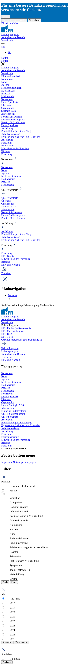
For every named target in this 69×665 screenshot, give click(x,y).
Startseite (12, 295)
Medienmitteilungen (11, 87)
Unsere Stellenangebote (13, 119)
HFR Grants (7, 145)
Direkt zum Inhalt (10, 23)
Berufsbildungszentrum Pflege (16, 131)
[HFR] (7, 31)
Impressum (7, 462)
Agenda (5, 84)
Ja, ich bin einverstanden (14, 20)
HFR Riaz (6, 333)
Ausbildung (7, 128)
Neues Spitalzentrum (11, 116)
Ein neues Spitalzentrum (13, 411)
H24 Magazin (8, 90)
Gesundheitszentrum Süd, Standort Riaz (21, 339)
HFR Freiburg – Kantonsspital (16, 328)
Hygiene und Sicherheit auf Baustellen (20, 137)
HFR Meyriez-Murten (12, 331)
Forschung (6, 142)
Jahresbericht (7, 113)
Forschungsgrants (10, 437)
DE (3, 47)
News (4, 82)
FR (9, 52)
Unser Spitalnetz (9, 102)
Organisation (7, 108)
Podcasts (5, 93)
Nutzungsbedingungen (24, 462)
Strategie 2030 (8, 110)
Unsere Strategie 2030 (12, 405)
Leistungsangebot (10, 34)
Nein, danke (34, 20)
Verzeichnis (7, 40)
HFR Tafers (7, 336)
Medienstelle (7, 96)
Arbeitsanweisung (10, 134)
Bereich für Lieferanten (13, 122)
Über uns (6, 105)
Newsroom (7, 79)
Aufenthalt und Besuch (13, 37)
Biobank (5, 151)
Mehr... (6, 17)
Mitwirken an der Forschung (15, 148)
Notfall (4, 58)
